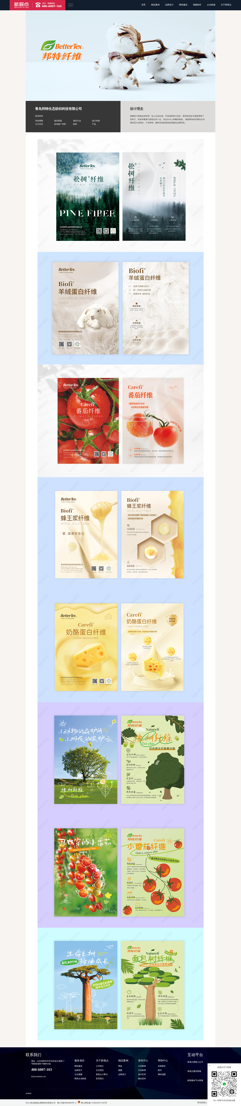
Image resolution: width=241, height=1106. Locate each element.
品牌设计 (169, 5)
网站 (120, 1066)
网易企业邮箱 (80, 1079)
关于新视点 (226, 5)
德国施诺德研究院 (38, 1093)
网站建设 (78, 1066)
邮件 (160, 1070)
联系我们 (100, 1079)
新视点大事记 (102, 1074)
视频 (120, 1070)
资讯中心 (143, 1060)
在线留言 (162, 1066)
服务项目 (79, 1060)
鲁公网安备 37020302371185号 (93, 1103)
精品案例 (155, 5)
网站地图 (162, 1074)
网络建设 (183, 5)
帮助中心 (163, 1060)
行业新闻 (142, 1070)
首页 (143, 5)
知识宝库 (142, 1074)
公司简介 (100, 1066)
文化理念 (100, 1070)
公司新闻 (142, 1066)
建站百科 (142, 1079)
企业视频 (78, 1074)
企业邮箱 (211, 5)
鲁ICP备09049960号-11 (67, 1103)
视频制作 (197, 5)
